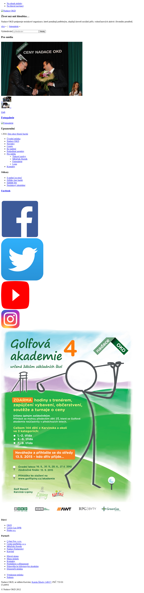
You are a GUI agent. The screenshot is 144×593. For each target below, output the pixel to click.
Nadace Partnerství (15, 549)
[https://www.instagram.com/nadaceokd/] (10, 327)
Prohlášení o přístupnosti (18, 564)
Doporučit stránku (15, 569)
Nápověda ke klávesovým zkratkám (23, 566)
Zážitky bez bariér (15, 180)
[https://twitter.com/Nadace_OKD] (22, 279)
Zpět (3, 112)
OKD (9, 525)
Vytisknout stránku (15, 575)
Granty (10, 146)
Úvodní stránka (13, 138)
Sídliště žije (12, 183)
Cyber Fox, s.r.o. (14, 541)
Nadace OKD (13, 141)
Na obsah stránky (14, 3)
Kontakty (11, 166)
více (3, 26)
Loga (14, 164)
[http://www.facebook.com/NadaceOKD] (20, 237)
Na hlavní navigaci (15, 6)
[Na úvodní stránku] (8, 11)
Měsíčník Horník (19, 159)
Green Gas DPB (14, 528)
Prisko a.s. (11, 530)
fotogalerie (14, 26)
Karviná (10, 551)
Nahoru (10, 577)
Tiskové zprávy (19, 156)
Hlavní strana (13, 556)
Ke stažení (11, 149)
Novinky (11, 144)
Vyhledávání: (7, 31)
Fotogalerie (17, 161)
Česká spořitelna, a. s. (16, 544)
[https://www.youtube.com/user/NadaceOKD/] (15, 308)
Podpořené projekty (15, 151)
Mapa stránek (13, 559)
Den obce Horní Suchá (18, 134)
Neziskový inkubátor (16, 185)
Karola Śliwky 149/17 (41, 582)
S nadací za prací (14, 177)
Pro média (11, 154)
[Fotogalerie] (7, 123)
